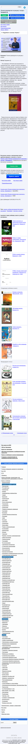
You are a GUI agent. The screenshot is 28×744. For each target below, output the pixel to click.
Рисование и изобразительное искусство (12, 553)
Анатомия (4, 511)
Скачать (4, 15)
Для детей (4, 500)
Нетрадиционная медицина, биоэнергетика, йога (14, 685)
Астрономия (5, 528)
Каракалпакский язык (7, 615)
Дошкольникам (6, 482)
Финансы (4, 626)
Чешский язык (5, 596)
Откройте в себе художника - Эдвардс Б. (19, 345)
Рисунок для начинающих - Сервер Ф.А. (19, 366)
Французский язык (6, 560)
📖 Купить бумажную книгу (17, 15)
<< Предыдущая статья (7, 433)
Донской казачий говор (8, 601)
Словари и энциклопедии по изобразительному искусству (9, 457)
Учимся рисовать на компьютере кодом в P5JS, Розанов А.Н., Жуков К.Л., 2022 (19, 223)
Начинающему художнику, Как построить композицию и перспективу (19, 417)
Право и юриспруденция (8, 526)
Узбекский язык (6, 576)
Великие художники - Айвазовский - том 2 (18, 292)
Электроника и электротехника (10, 642)
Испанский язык (6, 562)
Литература (5, 489)
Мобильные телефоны (8, 653)
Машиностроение (6, 671)
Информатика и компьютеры (9, 493)
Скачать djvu (14, 166)
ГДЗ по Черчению (6, 447)
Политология (5, 498)
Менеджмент (5, 620)
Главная (3, 467)
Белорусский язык (6, 571)
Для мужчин (5, 692)
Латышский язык (6, 590)
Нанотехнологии (6, 645)
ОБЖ (3, 518)
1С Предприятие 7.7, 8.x (8, 688)
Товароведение (6, 633)
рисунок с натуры (17, 211)
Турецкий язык (6, 585)
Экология (4, 534)
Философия (5, 525)
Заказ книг (5, 667)
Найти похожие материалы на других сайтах (8, 21)
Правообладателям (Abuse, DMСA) (6, 29)
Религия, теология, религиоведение (11, 535)
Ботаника (4, 512)
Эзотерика (5, 636)
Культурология (6, 548)
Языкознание (5, 608)
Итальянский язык (6, 565)
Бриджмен (9, 211)
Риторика (4, 516)
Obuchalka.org (7, 740)
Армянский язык (6, 573)
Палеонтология (6, 539)
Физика (4, 491)
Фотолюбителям (6, 638)
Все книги (3, 707)
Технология (5, 503)
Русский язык (5, 488)
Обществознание (6, 537)
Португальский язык (7, 594)
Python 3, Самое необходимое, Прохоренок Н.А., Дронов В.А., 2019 (19, 239)
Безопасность (5, 699)
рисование (3, 211)
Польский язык (6, 592)
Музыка (4, 532)
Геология (4, 665)
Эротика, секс (5, 695)
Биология (4, 496)
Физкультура (5, 530)
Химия (4, 495)
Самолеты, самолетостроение (10, 650)
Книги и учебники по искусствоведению (12, 454)
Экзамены (4, 475)
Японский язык (6, 599)
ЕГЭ (2, 473)
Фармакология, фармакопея (9, 643)
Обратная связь (5, 714)
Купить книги (14, 176)
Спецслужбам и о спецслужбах (10, 683)
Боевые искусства (7, 703)
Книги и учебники (5, 480)
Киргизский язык (6, 612)
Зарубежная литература (8, 544)
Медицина (4, 681)
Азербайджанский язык (8, 581)
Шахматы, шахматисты (8, 678)
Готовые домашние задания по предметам (12, 469)
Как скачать (3, 26)
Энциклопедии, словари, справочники (11, 705)
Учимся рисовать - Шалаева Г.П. (17, 327)
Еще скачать (4, 18)
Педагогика (5, 507)
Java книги (5, 669)
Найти (3, 712)
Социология (5, 505)
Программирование (7, 680)
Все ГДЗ (3, 471)
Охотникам (5, 652)
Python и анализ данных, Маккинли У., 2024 (19, 255)
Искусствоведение (7, 502)
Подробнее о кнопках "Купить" (11, 32)
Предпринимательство (8, 631)
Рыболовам (5, 694)
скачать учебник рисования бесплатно (13, 209)
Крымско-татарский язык (8, 580)
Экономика (5, 624)
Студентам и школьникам (8, 546)
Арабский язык (6, 583)
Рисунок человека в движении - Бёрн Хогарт (19, 400)
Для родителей (6, 550)
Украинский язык (6, 569)
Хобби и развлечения (7, 640)
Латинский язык (6, 567)
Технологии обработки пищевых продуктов (13, 659)
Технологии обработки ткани (9, 657)
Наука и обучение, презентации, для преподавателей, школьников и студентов (12, 478)
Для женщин (5, 672)
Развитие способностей (8, 676)
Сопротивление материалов (9, 555)
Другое (3, 709)
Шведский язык (6, 597)
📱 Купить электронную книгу (16, 18)
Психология (5, 523)
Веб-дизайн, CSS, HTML (8, 690)
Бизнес (4, 629)
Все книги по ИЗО (6, 445)
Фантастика (5, 687)
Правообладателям (7, 183)
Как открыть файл (5, 24)
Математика (5, 486)
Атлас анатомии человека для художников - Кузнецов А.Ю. (19, 383)
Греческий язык (6, 588)
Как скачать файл (6, 180)
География (5, 541)
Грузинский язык (6, 610)
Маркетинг (5, 622)
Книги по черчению (6, 449)
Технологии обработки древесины (11, 661)
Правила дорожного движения (10, 509)
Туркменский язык (6, 613)
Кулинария (5, 701)
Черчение (4, 521)
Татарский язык (6, 574)
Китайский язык (6, 604)
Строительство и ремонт (8, 655)
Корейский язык (6, 578)
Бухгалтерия (5, 627)
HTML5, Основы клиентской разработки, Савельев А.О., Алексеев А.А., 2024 (20, 272)
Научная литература (7, 551)
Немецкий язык (6, 564)
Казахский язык (6, 587)
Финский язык (5, 606)
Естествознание (6, 542)
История (4, 519)
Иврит (3, 603)
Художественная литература (9, 514)
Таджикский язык (6, 617)
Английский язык (6, 558)
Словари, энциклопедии (8, 697)
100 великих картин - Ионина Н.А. (18, 309)
